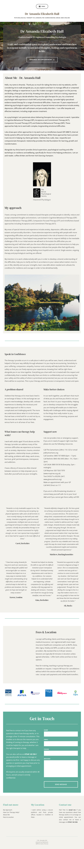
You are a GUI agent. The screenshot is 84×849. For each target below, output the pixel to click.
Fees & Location (8, 817)
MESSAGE (47, 759)
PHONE (46, 749)
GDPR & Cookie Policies (42, 843)
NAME (46, 730)
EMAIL (46, 739)
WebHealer (45, 842)
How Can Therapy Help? (11, 812)
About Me (6, 815)
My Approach (7, 810)
